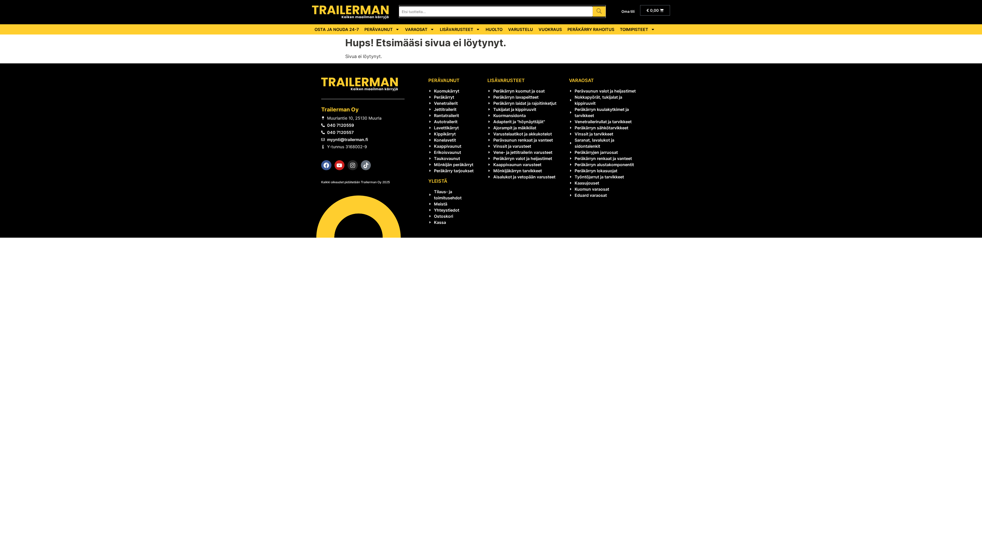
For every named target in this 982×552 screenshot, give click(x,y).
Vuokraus (550, 29)
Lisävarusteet (456, 29)
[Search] (599, 11)
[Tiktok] (366, 165)
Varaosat (416, 29)
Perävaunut (378, 29)
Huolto (494, 29)
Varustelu (520, 29)
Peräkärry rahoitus (590, 29)
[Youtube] (339, 165)
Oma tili (628, 11)
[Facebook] (326, 165)
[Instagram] (353, 165)
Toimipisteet (634, 29)
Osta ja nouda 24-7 (337, 29)
